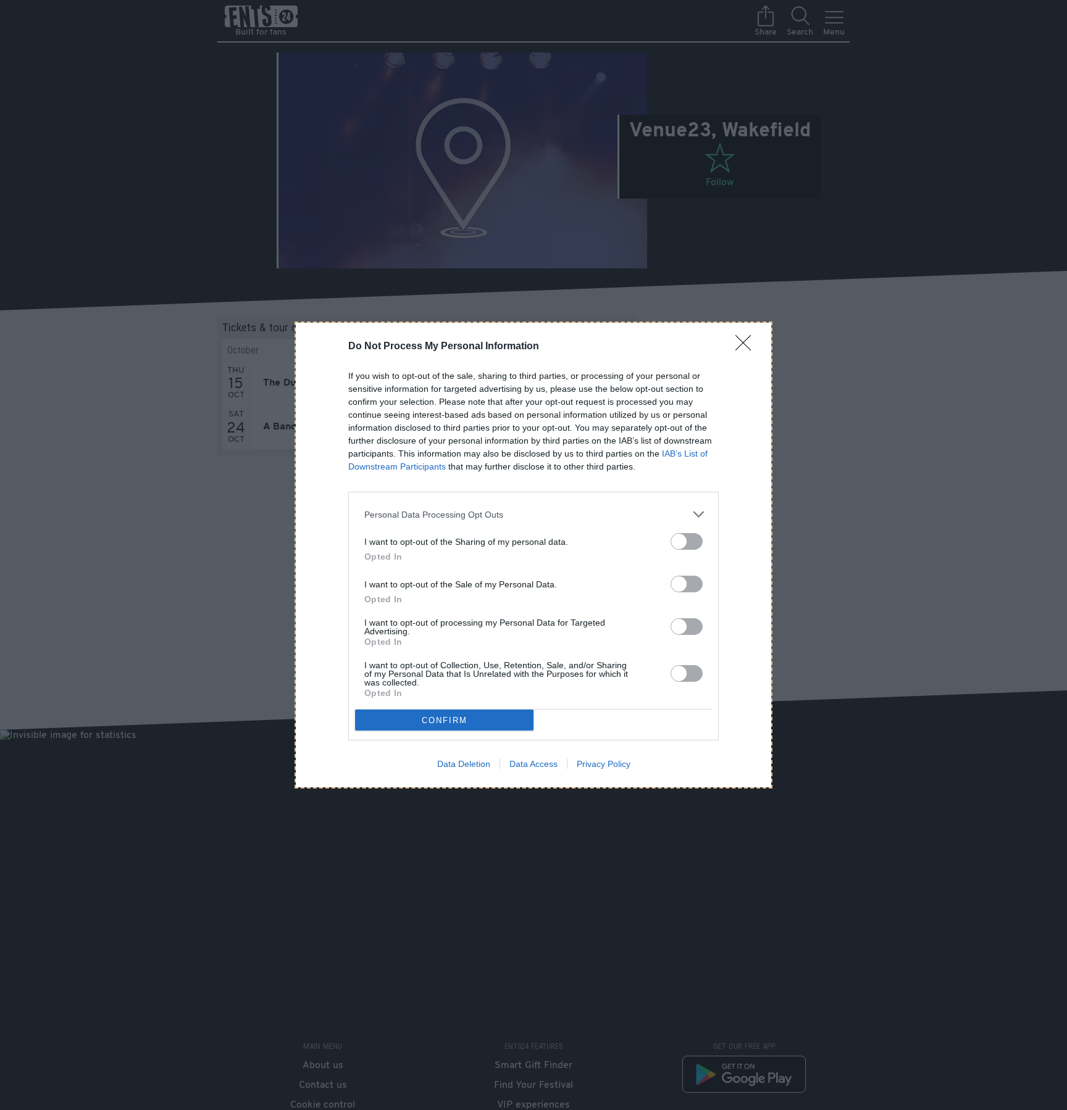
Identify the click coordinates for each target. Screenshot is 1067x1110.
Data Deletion (463, 764)
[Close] (747, 346)
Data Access (533, 764)
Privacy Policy (603, 764)
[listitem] (533, 514)
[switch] (687, 541)
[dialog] (533, 555)
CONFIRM (444, 720)
